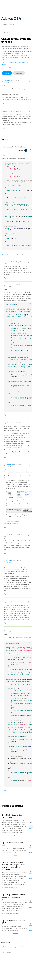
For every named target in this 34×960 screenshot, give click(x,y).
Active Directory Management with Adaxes (14, 947)
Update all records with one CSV (13, 922)
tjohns (15, 855)
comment (19, 73)
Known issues (7, 952)
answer (7, 73)
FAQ (4, 950)
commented (7, 80)
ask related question (8, 255)
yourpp (15, 887)
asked (3, 68)
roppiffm (15, 835)
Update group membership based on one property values (13, 897)
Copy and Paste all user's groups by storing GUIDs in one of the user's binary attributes (13, 865)
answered (9, 147)
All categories (5, 942)
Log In (12, 24)
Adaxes (9, 4)
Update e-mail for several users (12, 844)
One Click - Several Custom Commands (13, 816)
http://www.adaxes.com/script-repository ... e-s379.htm (15, 63)
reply (3, 103)
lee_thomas (15, 913)
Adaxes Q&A (11, 18)
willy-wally (15, 933)
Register (4, 24)
